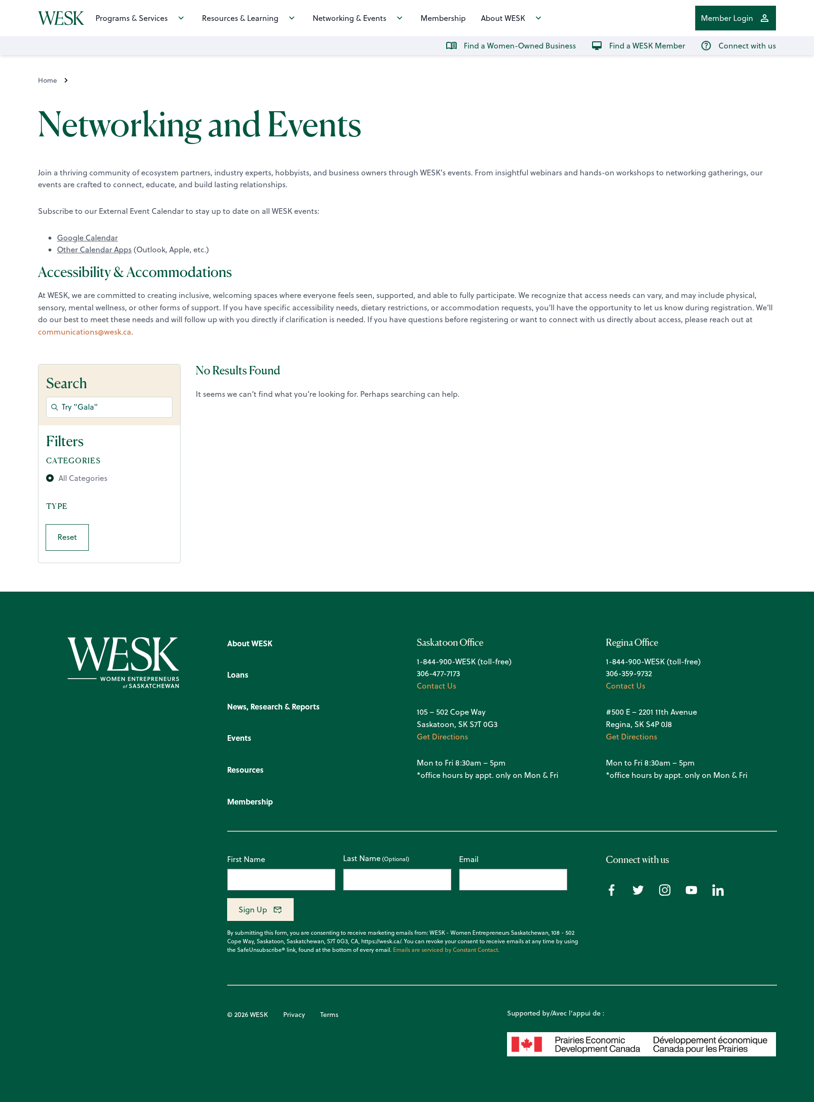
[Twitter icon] (638, 893)
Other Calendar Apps (94, 249)
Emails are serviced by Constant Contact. (446, 950)
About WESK (503, 18)
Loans (238, 674)
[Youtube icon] (691, 893)
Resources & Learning (240, 18)
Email (469, 859)
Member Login (727, 18)
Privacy (294, 1014)
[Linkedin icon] (718, 893)
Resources (245, 769)
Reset (67, 537)
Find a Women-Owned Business (520, 45)
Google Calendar (87, 237)
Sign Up (253, 909)
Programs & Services (132, 18)
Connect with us (747, 45)
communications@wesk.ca (84, 331)
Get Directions (442, 736)
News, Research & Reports (273, 706)
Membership (443, 18)
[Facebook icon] (611, 893)
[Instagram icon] (664, 893)
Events (239, 737)
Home (47, 80)
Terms (329, 1014)
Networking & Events (349, 18)
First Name (246, 859)
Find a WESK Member (647, 45)
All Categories (82, 478)
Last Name (362, 858)
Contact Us (436, 685)
